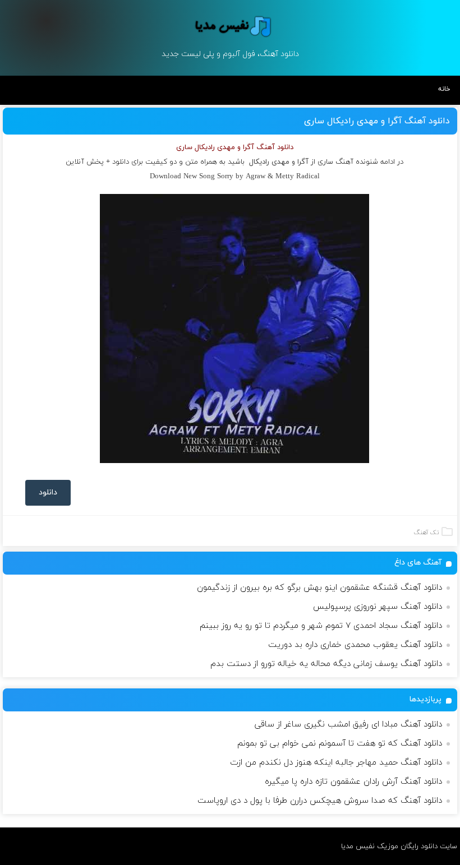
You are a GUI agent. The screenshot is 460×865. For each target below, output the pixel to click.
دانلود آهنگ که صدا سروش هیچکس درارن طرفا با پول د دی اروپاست (319, 801)
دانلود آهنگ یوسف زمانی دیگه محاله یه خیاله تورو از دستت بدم (326, 664)
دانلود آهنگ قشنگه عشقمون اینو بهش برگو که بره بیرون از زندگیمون (319, 588)
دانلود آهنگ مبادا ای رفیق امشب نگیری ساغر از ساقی (348, 724)
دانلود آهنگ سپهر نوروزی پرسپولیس (377, 607)
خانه (444, 89)
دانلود (48, 492)
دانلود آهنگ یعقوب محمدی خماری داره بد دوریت (355, 645)
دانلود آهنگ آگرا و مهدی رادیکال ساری (377, 121)
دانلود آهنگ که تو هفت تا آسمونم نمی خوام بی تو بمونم (339, 744)
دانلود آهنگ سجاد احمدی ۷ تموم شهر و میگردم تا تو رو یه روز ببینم (321, 626)
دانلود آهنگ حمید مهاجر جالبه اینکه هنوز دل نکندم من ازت (336, 763)
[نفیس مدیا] (229, 26)
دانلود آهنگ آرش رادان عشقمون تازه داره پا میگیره (353, 782)
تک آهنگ (426, 532)
